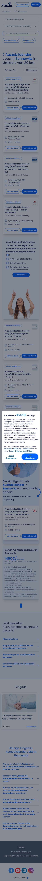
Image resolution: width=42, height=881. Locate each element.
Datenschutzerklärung (12, 449)
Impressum (27, 449)
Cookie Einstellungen (11, 457)
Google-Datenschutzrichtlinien (21, 451)
